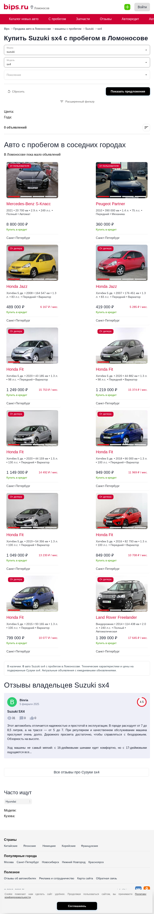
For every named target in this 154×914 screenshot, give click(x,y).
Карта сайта (85, 878)
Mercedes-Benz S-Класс (28, 204)
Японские (29, 845)
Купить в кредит (16, 229)
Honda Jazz (16, 286)
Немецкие (49, 845)
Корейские (69, 845)
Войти (142, 7)
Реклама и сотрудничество (56, 878)
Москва (9, 862)
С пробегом (57, 19)
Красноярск (96, 862)
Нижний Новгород (73, 862)
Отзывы (106, 19)
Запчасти (83, 19)
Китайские (10, 845)
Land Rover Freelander (116, 617)
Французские (89, 845)
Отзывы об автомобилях (20, 878)
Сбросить (18, 91)
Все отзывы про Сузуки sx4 (76, 772)
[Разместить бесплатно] (127, 7)
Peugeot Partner (110, 204)
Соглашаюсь (77, 906)
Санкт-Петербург (28, 862)
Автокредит (130, 19)
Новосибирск (50, 862)
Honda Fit (15, 369)
